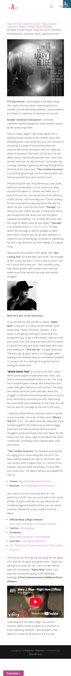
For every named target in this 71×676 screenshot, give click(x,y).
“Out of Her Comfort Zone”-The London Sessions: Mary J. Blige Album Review (32, 25)
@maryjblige (27, 528)
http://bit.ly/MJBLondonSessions (37, 485)
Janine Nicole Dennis (21, 29)
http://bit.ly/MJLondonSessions (35, 481)
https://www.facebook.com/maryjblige (29, 536)
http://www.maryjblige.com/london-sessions (32, 523)
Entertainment (14, 33)
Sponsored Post (50, 33)
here (44, 462)
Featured (28, 33)
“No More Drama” (39, 226)
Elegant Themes (35, 650)
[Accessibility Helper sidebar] (67, 4)
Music (38, 33)
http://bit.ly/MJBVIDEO (34, 541)
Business (56, 29)
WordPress (35, 654)
